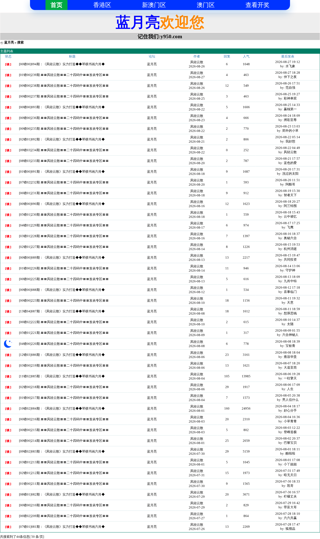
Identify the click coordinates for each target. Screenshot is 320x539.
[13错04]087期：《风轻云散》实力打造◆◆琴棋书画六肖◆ (62, 311)
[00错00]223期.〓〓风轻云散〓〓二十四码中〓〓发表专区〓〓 (64, 300)
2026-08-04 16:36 (287, 417)
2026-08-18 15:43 (287, 212)
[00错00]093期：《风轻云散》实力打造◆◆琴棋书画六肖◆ (62, 107)
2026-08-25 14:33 (287, 105)
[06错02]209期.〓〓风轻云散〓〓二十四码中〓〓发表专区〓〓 (64, 516)
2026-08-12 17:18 (287, 287)
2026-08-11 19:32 (287, 298)
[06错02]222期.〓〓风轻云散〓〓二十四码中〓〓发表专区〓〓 (64, 322)
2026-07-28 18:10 (287, 514)
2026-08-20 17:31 (287, 169)
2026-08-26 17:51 (287, 83)
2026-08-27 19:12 (287, 62)
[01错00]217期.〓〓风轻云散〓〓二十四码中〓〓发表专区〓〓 (64, 398)
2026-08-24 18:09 (287, 115)
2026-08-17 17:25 (287, 223)
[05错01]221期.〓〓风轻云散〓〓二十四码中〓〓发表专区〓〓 (64, 333)
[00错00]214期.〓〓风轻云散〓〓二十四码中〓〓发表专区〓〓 (64, 441)
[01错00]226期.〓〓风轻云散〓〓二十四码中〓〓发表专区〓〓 (64, 268)
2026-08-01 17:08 (287, 460)
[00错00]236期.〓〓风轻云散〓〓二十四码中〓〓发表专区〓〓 (64, 118)
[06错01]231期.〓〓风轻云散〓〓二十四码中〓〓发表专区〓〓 (64, 193)
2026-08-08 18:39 (287, 341)
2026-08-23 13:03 (287, 126)
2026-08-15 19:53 (287, 244)
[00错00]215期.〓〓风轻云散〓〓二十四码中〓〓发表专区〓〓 (64, 430)
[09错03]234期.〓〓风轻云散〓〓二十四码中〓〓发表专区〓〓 (64, 150)
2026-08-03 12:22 (287, 428)
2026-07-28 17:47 (287, 524)
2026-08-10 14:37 (287, 320)
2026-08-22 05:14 (287, 137)
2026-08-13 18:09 (287, 277)
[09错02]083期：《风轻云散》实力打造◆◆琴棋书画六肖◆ (62, 451)
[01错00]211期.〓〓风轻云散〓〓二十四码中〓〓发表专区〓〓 (64, 484)
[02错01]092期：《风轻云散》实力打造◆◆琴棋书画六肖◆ (62, 139)
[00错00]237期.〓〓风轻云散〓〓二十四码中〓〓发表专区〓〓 (64, 96)
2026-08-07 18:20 (287, 363)
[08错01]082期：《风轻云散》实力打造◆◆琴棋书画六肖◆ (62, 494)
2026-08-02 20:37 (287, 438)
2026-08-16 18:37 (287, 234)
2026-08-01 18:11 (287, 449)
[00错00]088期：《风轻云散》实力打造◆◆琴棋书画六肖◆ (62, 290)
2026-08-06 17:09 (287, 385)
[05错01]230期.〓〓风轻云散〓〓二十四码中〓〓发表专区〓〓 (64, 214)
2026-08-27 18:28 (287, 72)
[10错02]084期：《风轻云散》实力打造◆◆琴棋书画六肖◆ (62, 408)
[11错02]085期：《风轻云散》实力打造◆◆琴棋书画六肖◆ (62, 376)
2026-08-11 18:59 (287, 309)
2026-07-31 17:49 (287, 471)
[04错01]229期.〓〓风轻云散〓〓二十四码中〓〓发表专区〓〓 (64, 225)
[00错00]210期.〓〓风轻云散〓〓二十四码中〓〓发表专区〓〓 (64, 505)
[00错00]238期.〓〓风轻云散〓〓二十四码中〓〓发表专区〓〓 (64, 85)
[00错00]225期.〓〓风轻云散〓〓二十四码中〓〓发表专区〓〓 (64, 279)
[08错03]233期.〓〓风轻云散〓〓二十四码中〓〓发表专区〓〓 (64, 161)
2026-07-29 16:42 (287, 503)
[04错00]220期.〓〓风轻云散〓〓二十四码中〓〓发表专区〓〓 (64, 344)
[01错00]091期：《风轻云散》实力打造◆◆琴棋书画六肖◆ (62, 171)
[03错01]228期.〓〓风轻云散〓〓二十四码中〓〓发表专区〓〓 (64, 236)
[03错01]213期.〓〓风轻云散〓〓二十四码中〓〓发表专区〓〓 (64, 462)
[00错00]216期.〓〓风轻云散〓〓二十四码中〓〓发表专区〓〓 (64, 419)
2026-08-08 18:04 (287, 352)
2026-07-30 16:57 (287, 492)
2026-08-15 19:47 (287, 255)
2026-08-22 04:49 (287, 148)
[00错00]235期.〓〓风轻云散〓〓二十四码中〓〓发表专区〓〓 (64, 128)
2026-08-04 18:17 (287, 406)
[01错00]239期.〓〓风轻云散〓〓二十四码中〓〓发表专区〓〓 (64, 75)
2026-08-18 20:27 (287, 201)
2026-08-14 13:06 (287, 266)
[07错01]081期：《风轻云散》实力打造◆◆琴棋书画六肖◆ (62, 527)
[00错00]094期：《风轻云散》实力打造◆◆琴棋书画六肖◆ (62, 64)
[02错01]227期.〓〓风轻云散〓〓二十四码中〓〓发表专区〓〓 (64, 247)
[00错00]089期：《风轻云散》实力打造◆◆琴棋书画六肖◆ (62, 257)
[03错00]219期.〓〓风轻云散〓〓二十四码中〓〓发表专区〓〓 (64, 365)
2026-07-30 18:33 (287, 481)
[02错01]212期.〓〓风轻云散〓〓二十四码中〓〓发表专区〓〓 (64, 473)
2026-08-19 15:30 (287, 191)
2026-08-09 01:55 (287, 330)
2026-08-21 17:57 (287, 158)
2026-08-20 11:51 (287, 180)
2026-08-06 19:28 (287, 374)
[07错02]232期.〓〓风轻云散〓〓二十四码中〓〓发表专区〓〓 (64, 182)
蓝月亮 (9, 42)
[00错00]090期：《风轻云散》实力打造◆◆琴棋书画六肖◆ (62, 204)
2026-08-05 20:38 (287, 395)
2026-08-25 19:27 (287, 94)
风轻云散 (196, 62)
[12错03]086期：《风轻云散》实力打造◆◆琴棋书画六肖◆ (62, 355)
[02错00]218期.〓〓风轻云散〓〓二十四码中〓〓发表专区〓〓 (64, 387)
